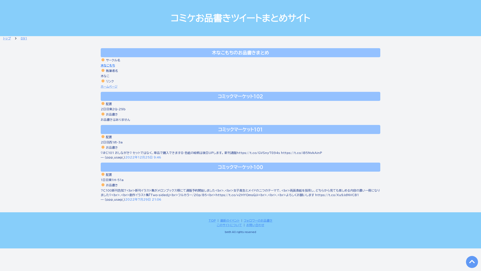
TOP (212, 220)
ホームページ (109, 86)
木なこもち (108, 65)
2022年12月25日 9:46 (143, 157)
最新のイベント (230, 220)
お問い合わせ (255, 225)
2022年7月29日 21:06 (143, 199)
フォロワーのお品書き (258, 220)
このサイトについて (229, 225)
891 (24, 38)
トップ (7, 38)
